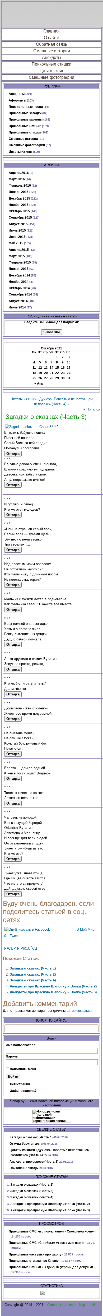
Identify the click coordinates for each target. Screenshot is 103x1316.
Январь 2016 (19, 192)
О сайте (51, 37)
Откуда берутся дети (26, 1144)
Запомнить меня (23, 1069)
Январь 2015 (19, 269)
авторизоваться (79, 1011)
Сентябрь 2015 (20, 217)
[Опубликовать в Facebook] (27, 929)
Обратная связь (51, 44)
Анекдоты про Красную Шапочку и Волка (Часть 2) (53, 986)
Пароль (12, 1056)
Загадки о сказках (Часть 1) (33, 968)
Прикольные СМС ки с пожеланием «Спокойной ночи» (51, 1231)
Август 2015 (18, 224)
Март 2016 (17, 179)
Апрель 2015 (19, 250)
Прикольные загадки (25, 113)
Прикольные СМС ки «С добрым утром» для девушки (51, 1267)
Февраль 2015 (20, 262)
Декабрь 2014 (19, 275)
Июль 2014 (17, 307)
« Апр (38, 383)
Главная (51, 31)
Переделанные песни (26, 107)
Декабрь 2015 (19, 198)
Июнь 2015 (17, 237)
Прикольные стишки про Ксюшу (34, 1261)
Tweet (14, 936)
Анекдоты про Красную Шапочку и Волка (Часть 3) (53, 992)
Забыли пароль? (23, 1091)
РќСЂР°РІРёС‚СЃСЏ (20, 948)
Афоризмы (17, 100)
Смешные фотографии (51, 77)
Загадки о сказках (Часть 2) (33, 974)
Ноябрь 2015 (19, 205)
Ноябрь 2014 (19, 282)
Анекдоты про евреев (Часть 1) (34, 1161)
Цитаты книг (52, 70)
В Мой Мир (85, 929)
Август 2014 (18, 301)
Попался (93, 409)
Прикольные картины (26, 119)
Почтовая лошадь (24, 1168)
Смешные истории (51, 51)
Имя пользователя (20, 1045)
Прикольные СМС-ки (25, 126)
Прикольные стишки (51, 64)
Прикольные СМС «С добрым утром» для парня (46, 1243)
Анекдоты (51, 57)
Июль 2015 (17, 230)
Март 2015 (17, 256)
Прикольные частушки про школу (35, 1254)
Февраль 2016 (20, 185)
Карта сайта (89, 1305)
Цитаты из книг (20, 152)
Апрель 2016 (19, 173)
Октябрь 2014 (19, 288)
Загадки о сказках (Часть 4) (33, 980)
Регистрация (20, 1084)
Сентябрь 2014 (20, 294)
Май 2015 (16, 243)
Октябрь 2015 (19, 211)
